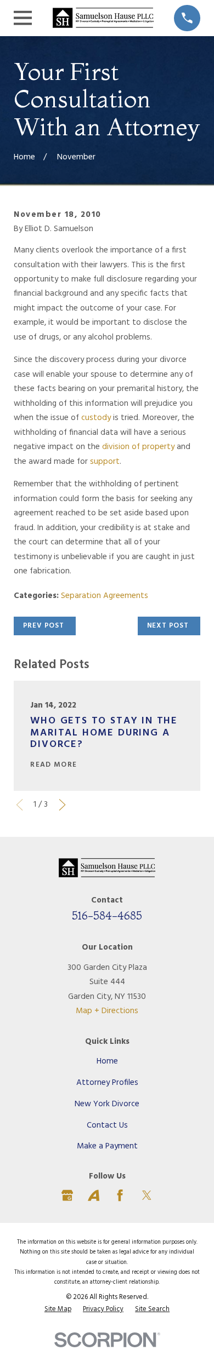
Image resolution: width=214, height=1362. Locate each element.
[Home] (103, 18)
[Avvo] (93, 1195)
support (105, 461)
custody (96, 417)
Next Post (168, 625)
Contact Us (107, 1125)
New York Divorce (107, 1104)
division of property (139, 446)
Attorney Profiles (107, 1082)
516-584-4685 (107, 915)
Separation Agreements (104, 595)
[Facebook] (120, 1195)
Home (107, 1061)
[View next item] (62, 805)
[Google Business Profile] (67, 1195)
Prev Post (43, 625)
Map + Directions (107, 1011)
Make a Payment (107, 1146)
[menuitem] (57, 1309)
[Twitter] (147, 1195)
